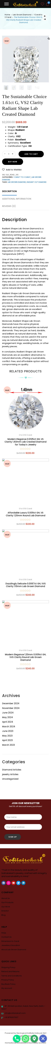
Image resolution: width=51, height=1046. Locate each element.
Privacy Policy (7, 979)
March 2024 (8, 726)
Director (5, 910)
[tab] (9, 191)
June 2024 (8, 712)
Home (7, 14)
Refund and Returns (10, 971)
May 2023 (7, 735)
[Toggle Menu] (6, 4)
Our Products (7, 902)
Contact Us (6, 937)
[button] (12, 170)
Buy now (12, 161)
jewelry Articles (10, 774)
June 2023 (7, 731)
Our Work (5, 906)
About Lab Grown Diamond (13, 949)
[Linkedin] (23, 883)
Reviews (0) (9, 206)
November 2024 (11, 708)
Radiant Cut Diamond (36, 182)
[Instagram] (8, 883)
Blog (3, 915)
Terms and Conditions (11, 975)
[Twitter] (18, 883)
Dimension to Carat (10, 941)
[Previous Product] (45, 16)
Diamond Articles (11, 769)
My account (6, 988)
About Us (5, 898)
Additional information (16, 198)
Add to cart (31, 154)
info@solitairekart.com (15, 1013)
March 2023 (8, 744)
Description (9, 191)
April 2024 (7, 721)
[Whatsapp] (25, 1038)
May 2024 (7, 717)
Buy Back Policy (8, 984)
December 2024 (10, 703)
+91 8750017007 (11, 1017)
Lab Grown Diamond (22, 14)
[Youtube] (13, 883)
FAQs (3, 933)
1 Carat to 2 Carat (22, 177)
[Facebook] (3, 883)
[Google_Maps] (34, 1038)
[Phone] (17, 1038)
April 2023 (7, 740)
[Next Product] (45, 19)
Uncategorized (10, 778)
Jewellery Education (10, 945)
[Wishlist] (42, 4)
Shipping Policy (8, 967)
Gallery (22, 1042)
